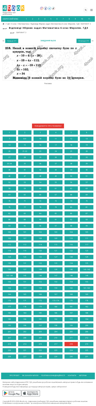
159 (55, 288)
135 (86, 263)
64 (9, 194)
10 (40, 138)
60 (40, 188)
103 (55, 232)
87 (87, 213)
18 (71, 145)
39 (87, 163)
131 (24, 263)
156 (9, 288)
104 (71, 232)
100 (9, 232)
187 (71, 313)
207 (9, 338)
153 (55, 282)
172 (40, 300)
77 (25, 207)
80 (71, 207)
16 (40, 145)
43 (56, 170)
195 (9, 325)
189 (9, 319)
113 (24, 244)
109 (55, 238)
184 (24, 313)
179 (40, 306)
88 (9, 219)
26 (87, 151)
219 (86, 344)
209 (40, 338)
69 (87, 194)
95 (25, 226)
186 (55, 313)
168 (71, 294)
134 (71, 263)
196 (24, 325)
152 (40, 282)
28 (25, 157)
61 (56, 188)
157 (24, 288)
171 (24, 300)
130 (9, 263)
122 (71, 250)
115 (55, 244)
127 (55, 257)
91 (56, 219)
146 (40, 275)
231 (86, 356)
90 (40, 219)
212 (86, 338)
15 (25, 145)
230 (71, 356)
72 (40, 201)
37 (56, 163)
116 (71, 244)
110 (71, 238)
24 (56, 151)
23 (40, 151)
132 (40, 263)
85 (56, 213)
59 (25, 188)
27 (9, 157)
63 (87, 188)
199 (71, 325)
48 (40, 176)
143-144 (9, 275)
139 (55, 269)
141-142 (86, 269)
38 (71, 163)
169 (86, 294)
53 (25, 182)
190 (24, 319)
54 (40, 182)
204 (55, 331)
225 (86, 350)
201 (9, 331)
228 (40, 356)
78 (40, 207)
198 (55, 325)
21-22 (24, 151)
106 (9, 238)
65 (25, 194)
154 (71, 282)
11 (56, 138)
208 (24, 338)
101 (24, 232)
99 (87, 226)
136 (9, 269)
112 (9, 244)
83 (25, 213)
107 (24, 238)
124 (9, 257)
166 (40, 294)
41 (25, 170)
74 (71, 201)
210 (55, 338)
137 (24, 269)
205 (71, 331)
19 (87, 145)
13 (87, 138)
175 (71, 300)
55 (56, 182)
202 (24, 331)
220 (9, 350)
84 (40, 213)
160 (71, 288)
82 (9, 213)
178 (24, 306)
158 (40, 288)
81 (87, 207)
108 (40, 238)
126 (40, 257)
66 (40, 194)
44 (71, 170)
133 (55, 263)
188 (86, 313)
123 (86, 250)
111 (86, 238)
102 (40, 232)
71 (25, 201)
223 (55, 350)
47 (25, 176)
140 (71, 269)
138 (40, 269)
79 (56, 207)
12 (71, 138)
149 (86, 275)
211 (71, 338)
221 (24, 350)
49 (56, 176)
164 (9, 294)
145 (24, 275)
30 (56, 157)
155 (86, 282)
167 (55, 294)
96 (40, 226)
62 (71, 188)
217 (55, 344)
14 (9, 145)
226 (9, 356)
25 (71, 151)
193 (71, 319)
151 (24, 282)
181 (71, 306)
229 (55, 356)
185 (40, 313)
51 (87, 176)
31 (71, 157)
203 (40, 331)
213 (9, 344)
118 (9, 250)
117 (86, 244)
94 (9, 226)
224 (71, 350)
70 (9, 201)
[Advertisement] (48, 101)
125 (24, 257)
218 (71, 344)
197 (40, 325)
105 (86, 232)
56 (71, 182)
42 (40, 170)
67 (56, 194)
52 (9, 182)
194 (86, 319)
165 (24, 294)
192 (55, 319)
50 (71, 176)
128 (71, 257)
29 (40, 157)
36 (40, 163)
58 (9, 188)
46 (9, 176)
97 (56, 226)
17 (56, 145)
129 (86, 257)
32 (87, 157)
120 (40, 250)
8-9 (25, 138)
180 (55, 306)
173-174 (55, 300)
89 (25, 219)
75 (87, 201)
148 (71, 275)
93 (87, 219)
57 (87, 182)
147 (55, 275)
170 (9, 300)
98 (71, 226)
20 (9, 151)
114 (40, 244)
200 (86, 325)
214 (24, 344)
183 (9, 313)
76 (9, 207)
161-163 (86, 288)
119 (24, 250)
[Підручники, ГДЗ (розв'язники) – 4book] (4, 24)
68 (71, 194)
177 (9, 306)
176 (86, 300)
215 (40, 344)
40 (9, 170)
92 (71, 219)
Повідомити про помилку (48, 126)
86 (71, 213)
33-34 (9, 163)
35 (25, 163)
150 (9, 282)
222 (40, 350)
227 (24, 356)
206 (86, 331)
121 (55, 250)
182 (86, 306)
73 (56, 201)
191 (40, 319)
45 (87, 170)
